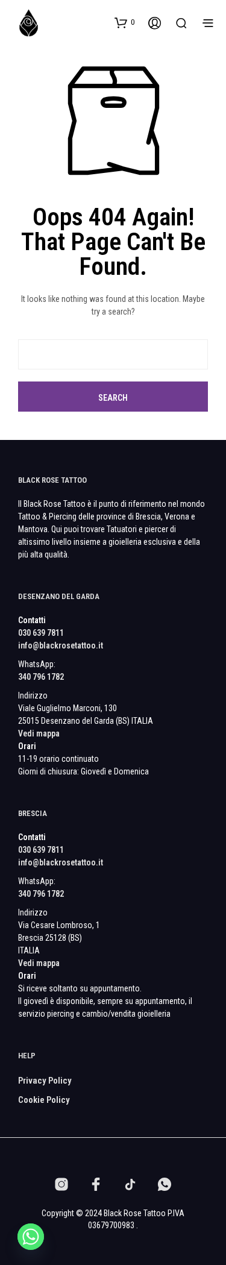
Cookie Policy (44, 1099)
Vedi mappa (39, 733)
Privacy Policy (45, 1080)
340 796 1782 (41, 677)
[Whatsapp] (30, 1236)
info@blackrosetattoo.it (60, 645)
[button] (124, 22)
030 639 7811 (41, 633)
